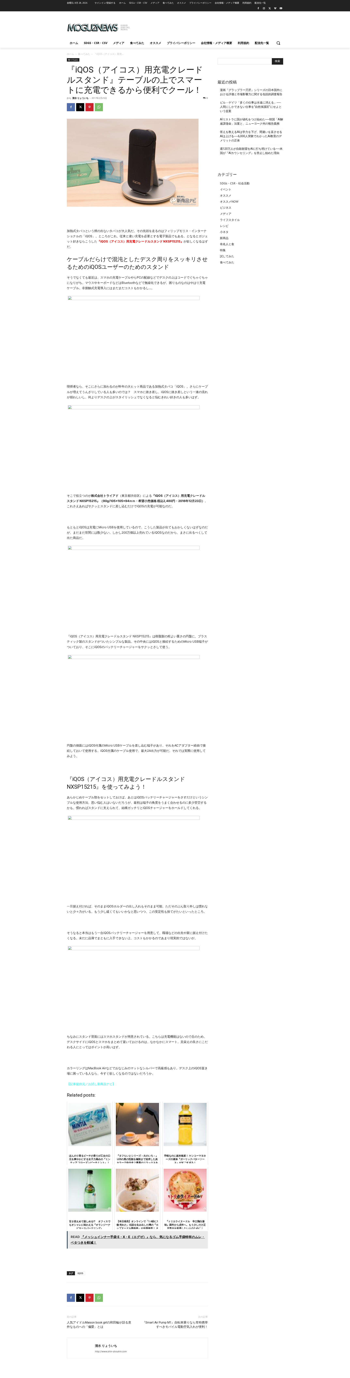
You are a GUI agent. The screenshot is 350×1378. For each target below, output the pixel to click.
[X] (269, 8)
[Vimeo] (275, 8)
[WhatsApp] (99, 107)
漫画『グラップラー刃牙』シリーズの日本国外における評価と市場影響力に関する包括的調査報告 (251, 92)
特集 (223, 250)
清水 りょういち (80, 97)
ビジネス (225, 207)
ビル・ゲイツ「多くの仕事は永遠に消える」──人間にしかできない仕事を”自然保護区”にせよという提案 (251, 107)
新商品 (224, 238)
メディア (225, 214)
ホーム (70, 54)
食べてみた (84, 54)
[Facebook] (258, 8)
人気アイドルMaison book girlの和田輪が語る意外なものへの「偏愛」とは (99, 1325)
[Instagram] (264, 8)
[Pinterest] (89, 107)
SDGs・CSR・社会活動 (235, 183)
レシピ (224, 226)
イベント (225, 189)
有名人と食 (227, 244)
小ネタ (224, 232)
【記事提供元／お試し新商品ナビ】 (91, 1084)
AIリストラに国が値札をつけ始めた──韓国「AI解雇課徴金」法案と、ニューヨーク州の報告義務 (251, 121)
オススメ (225, 195)
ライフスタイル (230, 220)
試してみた (227, 256)
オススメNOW (229, 201)
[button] (278, 43)
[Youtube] (281, 8)
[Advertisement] (205, 26)
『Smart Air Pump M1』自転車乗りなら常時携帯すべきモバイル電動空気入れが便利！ (175, 1325)
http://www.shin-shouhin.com (111, 1351)
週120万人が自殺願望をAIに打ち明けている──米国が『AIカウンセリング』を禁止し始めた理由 (251, 151)
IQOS (80, 1273)
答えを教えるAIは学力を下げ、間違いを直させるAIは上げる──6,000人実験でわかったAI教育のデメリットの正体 (251, 136)
